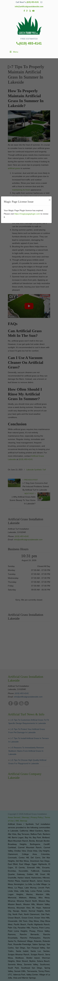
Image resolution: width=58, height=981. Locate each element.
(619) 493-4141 (33, 2)
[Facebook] (24, 11)
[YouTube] (33, 11)
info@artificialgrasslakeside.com (29, 6)
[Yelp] (30, 11)
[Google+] (27, 11)
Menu (15, 52)
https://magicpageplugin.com (27, 214)
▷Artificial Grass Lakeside (29, 25)
